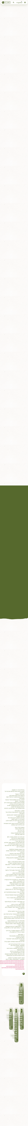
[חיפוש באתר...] (13, 2)
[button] (23, 973)
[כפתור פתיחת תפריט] (25, 2)
